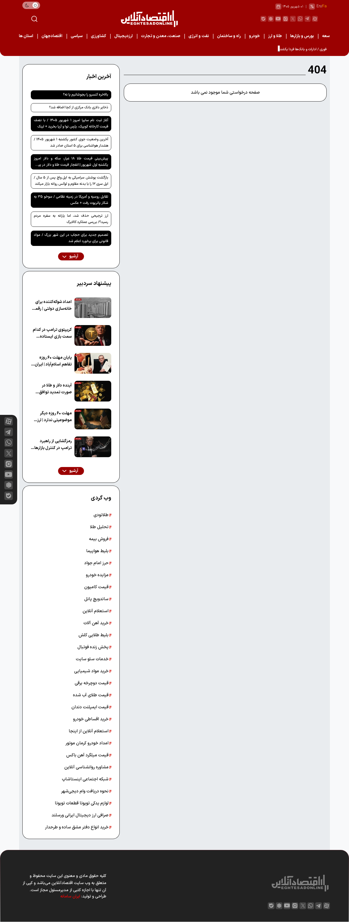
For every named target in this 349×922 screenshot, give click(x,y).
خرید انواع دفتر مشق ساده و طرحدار (77, 827)
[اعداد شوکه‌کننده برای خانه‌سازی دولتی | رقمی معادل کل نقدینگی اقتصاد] (92, 307)
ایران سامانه (70, 896)
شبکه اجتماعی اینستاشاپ (86, 779)
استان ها (26, 36)
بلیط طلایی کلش (94, 635)
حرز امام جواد (97, 563)
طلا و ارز (275, 36)
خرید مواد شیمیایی (92, 671)
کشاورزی (98, 36)
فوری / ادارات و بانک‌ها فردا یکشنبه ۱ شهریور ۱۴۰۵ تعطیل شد (284, 49)
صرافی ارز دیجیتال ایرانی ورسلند (81, 815)
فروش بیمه (99, 539)
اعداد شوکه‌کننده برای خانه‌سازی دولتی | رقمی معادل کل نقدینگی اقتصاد (52, 305)
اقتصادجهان (51, 36)
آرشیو (73, 256)
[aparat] (315, 19)
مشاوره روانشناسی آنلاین (87, 767)
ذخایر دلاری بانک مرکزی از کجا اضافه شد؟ (78, 107)
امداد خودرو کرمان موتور (87, 743)
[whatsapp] (300, 19)
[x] (8, 453)
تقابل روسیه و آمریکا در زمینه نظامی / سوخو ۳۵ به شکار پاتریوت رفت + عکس (71, 200)
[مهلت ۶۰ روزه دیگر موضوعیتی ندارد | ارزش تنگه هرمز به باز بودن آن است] (92, 419)
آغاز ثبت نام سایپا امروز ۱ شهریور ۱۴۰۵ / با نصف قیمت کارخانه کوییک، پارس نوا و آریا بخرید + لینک (71, 123)
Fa (324, 6)
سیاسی (77, 36)
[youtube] (278, 19)
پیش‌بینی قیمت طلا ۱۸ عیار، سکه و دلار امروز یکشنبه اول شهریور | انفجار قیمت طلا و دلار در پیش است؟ (71, 162)
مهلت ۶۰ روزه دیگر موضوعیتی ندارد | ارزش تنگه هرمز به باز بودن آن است (51, 417)
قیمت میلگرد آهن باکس (88, 755)
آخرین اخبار (98, 77)
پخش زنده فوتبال (93, 647)
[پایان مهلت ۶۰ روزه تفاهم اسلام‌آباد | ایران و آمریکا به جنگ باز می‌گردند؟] (92, 363)
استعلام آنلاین (96, 611)
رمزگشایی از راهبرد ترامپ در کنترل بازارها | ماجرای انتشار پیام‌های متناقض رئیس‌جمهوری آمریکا (52, 444)
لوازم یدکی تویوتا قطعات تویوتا (82, 803)
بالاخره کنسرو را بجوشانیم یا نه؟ (85, 94)
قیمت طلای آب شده (91, 695)
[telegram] (308, 19)
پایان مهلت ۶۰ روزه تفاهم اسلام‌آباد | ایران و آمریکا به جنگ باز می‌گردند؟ (52, 361)
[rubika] (271, 19)
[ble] (263, 19)
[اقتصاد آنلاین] (149, 18)
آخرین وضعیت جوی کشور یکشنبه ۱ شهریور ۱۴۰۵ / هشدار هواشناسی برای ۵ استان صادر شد (71, 142)
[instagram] (285, 19)
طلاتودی (102, 515)
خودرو (254, 36)
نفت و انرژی (198, 36)
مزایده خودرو (98, 575)
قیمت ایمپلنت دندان (90, 707)
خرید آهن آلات (96, 623)
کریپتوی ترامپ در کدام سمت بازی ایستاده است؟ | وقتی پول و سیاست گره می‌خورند (52, 333)
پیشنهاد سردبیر (94, 283)
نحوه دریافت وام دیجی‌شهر (85, 791)
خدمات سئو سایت (93, 659)
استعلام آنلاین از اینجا (89, 731)
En (319, 6)
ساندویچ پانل (97, 599)
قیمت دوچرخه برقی (92, 683)
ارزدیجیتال (123, 36)
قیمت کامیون (97, 587)
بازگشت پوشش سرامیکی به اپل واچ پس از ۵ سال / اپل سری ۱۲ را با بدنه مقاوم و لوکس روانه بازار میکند (71, 181)
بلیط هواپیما (98, 551)
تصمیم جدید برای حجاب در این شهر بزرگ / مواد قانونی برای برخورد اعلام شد (71, 238)
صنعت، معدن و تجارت (160, 36)
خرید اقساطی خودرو (91, 719)
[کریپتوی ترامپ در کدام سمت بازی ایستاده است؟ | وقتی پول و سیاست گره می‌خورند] (92, 335)
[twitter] (293, 19)
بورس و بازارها (302, 36)
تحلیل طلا (100, 527)
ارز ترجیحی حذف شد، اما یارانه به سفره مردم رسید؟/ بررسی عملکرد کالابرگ (71, 219)
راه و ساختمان (229, 36)
